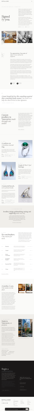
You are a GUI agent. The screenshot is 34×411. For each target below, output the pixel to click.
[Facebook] (3, 403)
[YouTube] (4, 403)
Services (28, 403)
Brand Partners (29, 402)
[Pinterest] (6, 403)
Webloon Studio (30, 409)
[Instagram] (2, 403)
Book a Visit (28, 404)
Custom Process (22, 403)
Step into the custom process (17, 222)
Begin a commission (21, 129)
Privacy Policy (16, 409)
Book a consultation (6, 390)
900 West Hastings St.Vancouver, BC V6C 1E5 (16, 402)
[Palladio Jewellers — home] (16, 1)
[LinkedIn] (7, 403)
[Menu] (31, 1)
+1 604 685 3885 (22, 386)
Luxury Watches (22, 402)
